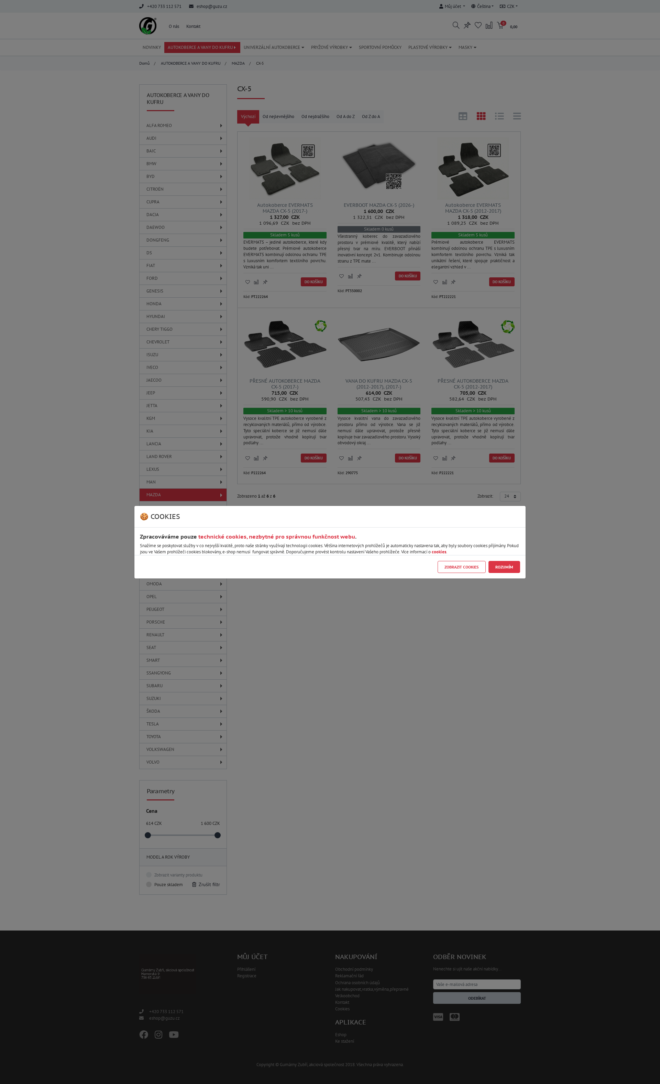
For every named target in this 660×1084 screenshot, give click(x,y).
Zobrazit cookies (461, 567)
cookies (439, 552)
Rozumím (504, 567)
